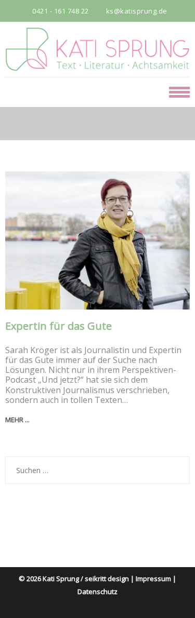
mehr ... (17, 419)
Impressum (153, 578)
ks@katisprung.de (136, 11)
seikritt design (107, 578)
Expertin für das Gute (58, 326)
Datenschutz (97, 591)
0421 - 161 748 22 (60, 11)
